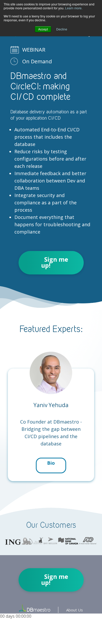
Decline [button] (61, 29)
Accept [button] (43, 29)
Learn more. (73, 8)
